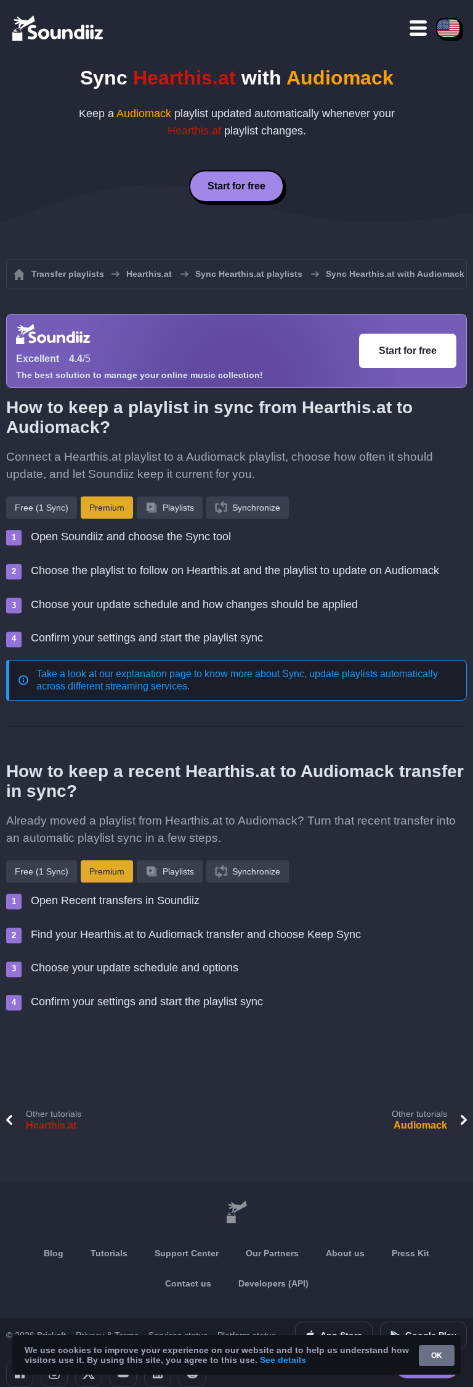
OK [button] (436, 1355)
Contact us (188, 1283)
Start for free (236, 186)
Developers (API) (273, 1283)
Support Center (187, 1253)
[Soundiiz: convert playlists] (236, 1212)
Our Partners (272, 1253)
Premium (106, 507)
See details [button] (283, 1360)
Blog (53, 1253)
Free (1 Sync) (41, 507)
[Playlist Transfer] (58, 28)
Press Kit (410, 1253)
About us (345, 1253)
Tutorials (109, 1253)
